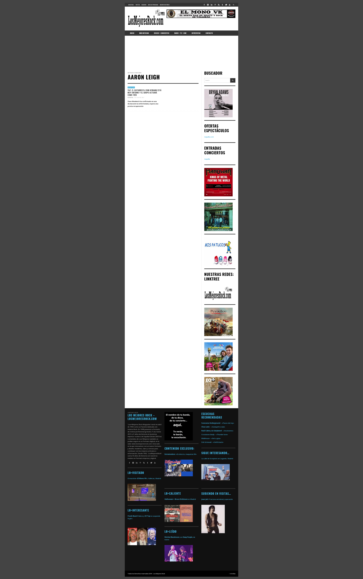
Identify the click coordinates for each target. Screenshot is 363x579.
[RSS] (219, 5)
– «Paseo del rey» (217, 423)
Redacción (130, 97)
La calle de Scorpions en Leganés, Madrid (217, 458)
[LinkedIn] (211, 5)
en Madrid (180, 499)
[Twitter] (226, 5)
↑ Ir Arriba (232, 574)
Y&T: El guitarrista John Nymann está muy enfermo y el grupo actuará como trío (144, 92)
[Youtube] (229, 5)
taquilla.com (209, 137)
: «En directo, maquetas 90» (180, 454)
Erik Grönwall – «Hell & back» (212, 442)
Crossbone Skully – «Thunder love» (214, 434)
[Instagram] (208, 5)
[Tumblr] (222, 5)
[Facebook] (204, 5)
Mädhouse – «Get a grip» (211, 438)
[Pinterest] (215, 5)
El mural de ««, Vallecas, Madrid (144, 478)
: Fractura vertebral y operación (217, 499)
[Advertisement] (181, 53)
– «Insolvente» (217, 431)
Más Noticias (131, 87)
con (173, 537)
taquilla (207, 159)
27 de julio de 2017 (139, 97)
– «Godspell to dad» (213, 427)
